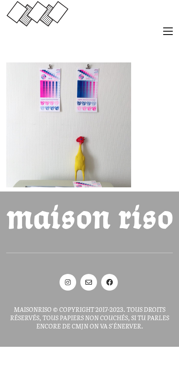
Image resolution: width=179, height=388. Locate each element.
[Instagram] (68, 282)
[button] (168, 31)
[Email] (88, 282)
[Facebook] (109, 282)
